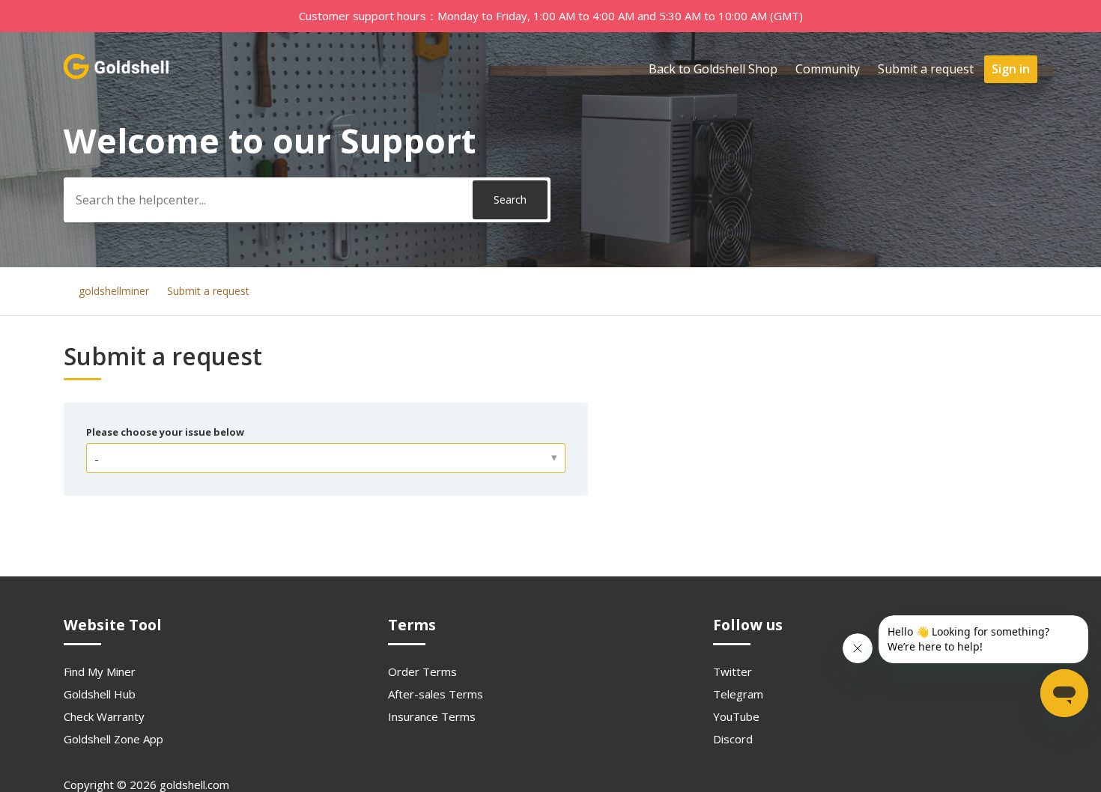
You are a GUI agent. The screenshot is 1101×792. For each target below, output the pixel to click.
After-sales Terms (435, 693)
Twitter (732, 671)
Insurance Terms (432, 716)
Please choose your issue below (165, 432)
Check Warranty (104, 716)
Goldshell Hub (100, 693)
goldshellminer (114, 291)
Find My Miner (100, 671)
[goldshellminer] (118, 75)
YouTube (736, 716)
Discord (733, 738)
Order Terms (422, 671)
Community (827, 69)
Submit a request (926, 69)
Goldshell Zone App (113, 738)
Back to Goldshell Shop (713, 69)
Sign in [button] (1011, 69)
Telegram (738, 693)
